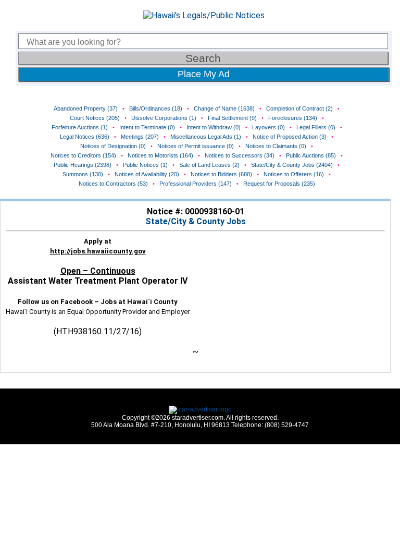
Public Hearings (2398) (82, 165)
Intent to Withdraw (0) (213, 127)
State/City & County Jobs (195, 221)
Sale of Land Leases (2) (209, 165)
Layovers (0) (268, 127)
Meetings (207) (140, 137)
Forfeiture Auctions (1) (80, 127)
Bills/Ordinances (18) (155, 108)
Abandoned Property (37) (86, 108)
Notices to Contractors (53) (113, 183)
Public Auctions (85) (311, 155)
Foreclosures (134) (292, 118)
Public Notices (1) (145, 165)
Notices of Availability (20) (147, 174)
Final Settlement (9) (232, 118)
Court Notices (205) (95, 118)
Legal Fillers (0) (315, 127)
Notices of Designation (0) (113, 146)
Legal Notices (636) (84, 137)
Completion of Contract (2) (299, 108)
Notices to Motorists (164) (160, 155)
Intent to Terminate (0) (147, 127)
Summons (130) (83, 174)
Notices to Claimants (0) (275, 146)
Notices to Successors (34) (239, 155)
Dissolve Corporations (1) (163, 118)
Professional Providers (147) (195, 183)
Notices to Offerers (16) (294, 174)
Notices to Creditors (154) (83, 155)
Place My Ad (204, 74)
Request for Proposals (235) (279, 183)
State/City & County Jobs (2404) (292, 165)
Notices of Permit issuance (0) (195, 146)
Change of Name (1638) (224, 108)
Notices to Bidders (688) (221, 174)
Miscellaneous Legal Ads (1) (205, 137)
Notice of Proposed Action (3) (290, 137)
